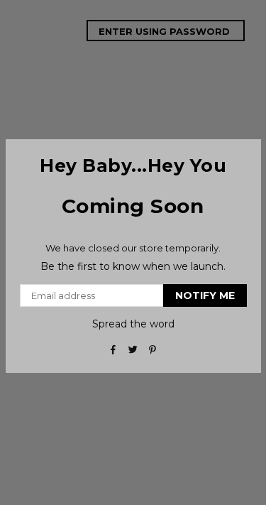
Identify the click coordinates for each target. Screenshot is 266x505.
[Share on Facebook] (113, 348)
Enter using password (166, 31)
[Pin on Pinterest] (153, 348)
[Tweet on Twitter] (133, 348)
